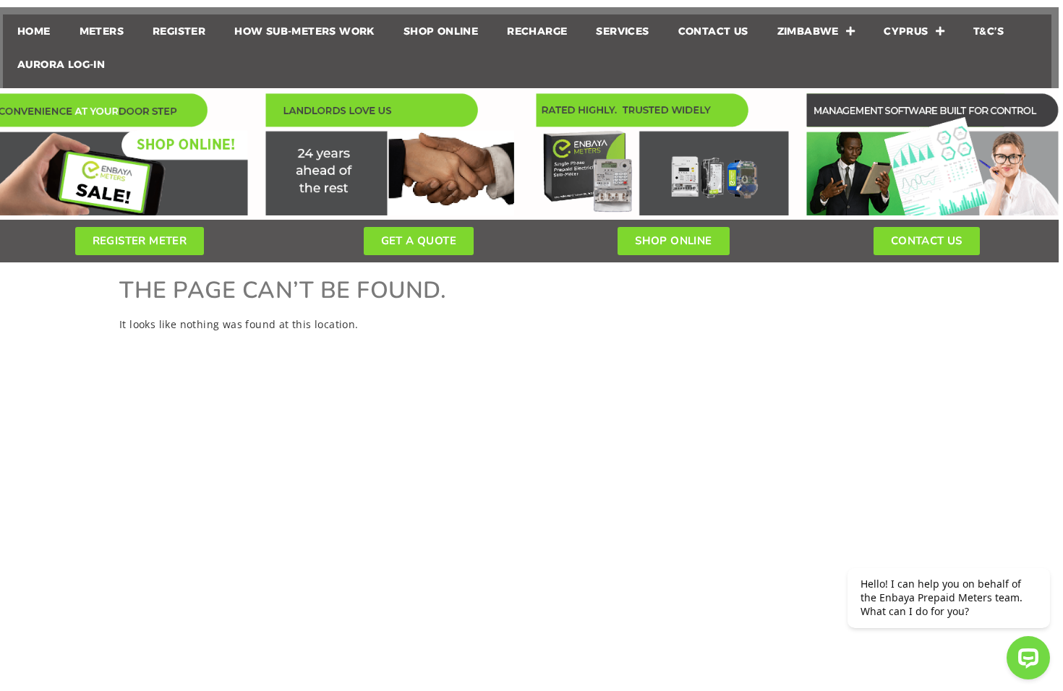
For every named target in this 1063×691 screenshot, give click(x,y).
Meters (102, 31)
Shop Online (441, 31)
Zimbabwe (808, 31)
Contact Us (713, 31)
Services (622, 31)
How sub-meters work (304, 31)
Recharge (537, 31)
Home (34, 31)
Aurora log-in (61, 64)
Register (179, 31)
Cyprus (906, 31)
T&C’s (988, 31)
